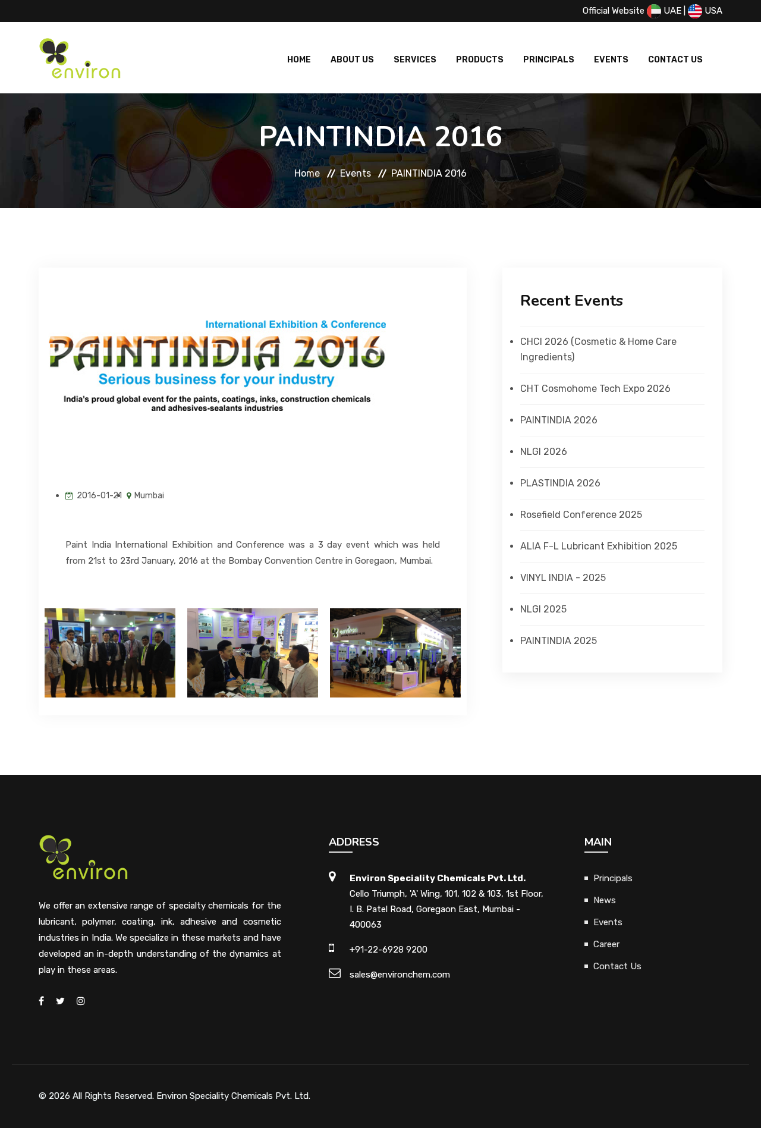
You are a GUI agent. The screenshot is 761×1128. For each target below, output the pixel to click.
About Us (352, 60)
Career (606, 944)
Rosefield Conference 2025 (581, 514)
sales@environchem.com (400, 974)
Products (480, 60)
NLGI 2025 (543, 609)
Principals (548, 60)
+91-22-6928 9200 (388, 949)
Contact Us (675, 60)
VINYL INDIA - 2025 (563, 577)
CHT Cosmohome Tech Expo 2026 (595, 388)
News (604, 900)
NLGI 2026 (543, 451)
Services (415, 60)
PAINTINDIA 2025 (558, 640)
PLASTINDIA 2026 (560, 483)
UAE (671, 10)
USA (712, 10)
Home (299, 60)
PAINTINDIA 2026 (559, 420)
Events (611, 60)
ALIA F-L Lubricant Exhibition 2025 (598, 546)
